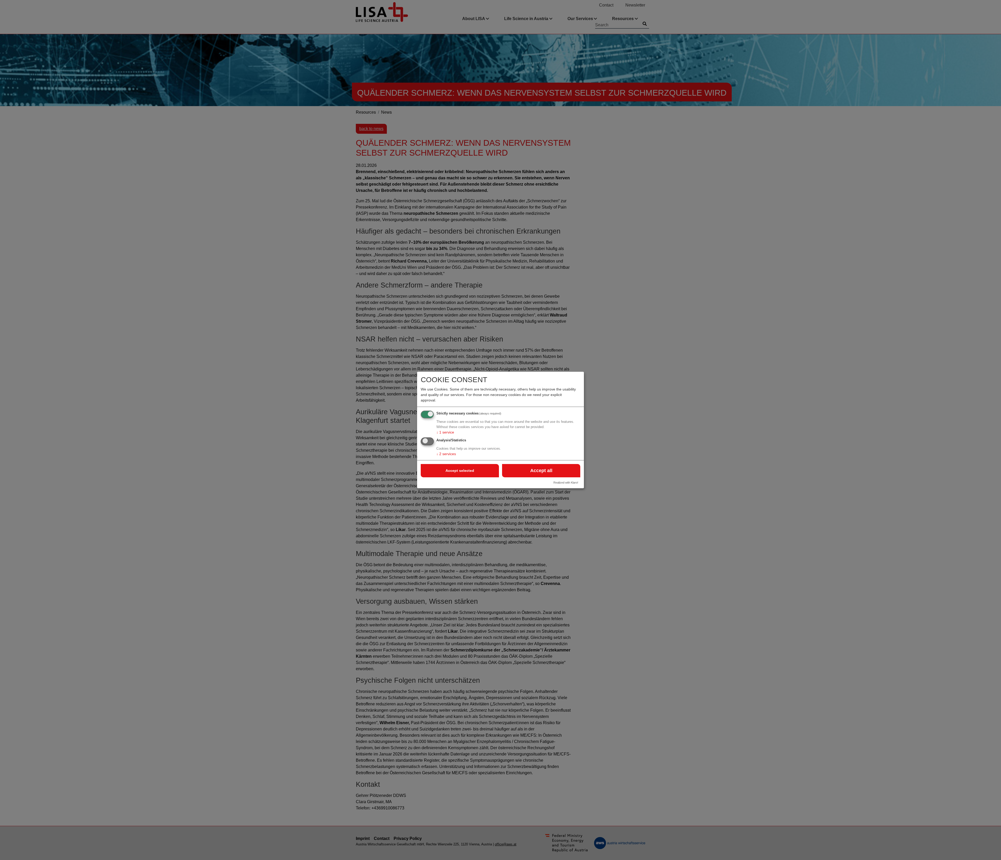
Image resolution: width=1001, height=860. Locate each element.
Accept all (541, 470)
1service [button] (445, 432)
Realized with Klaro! (565, 482)
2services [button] (446, 454)
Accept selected (459, 470)
